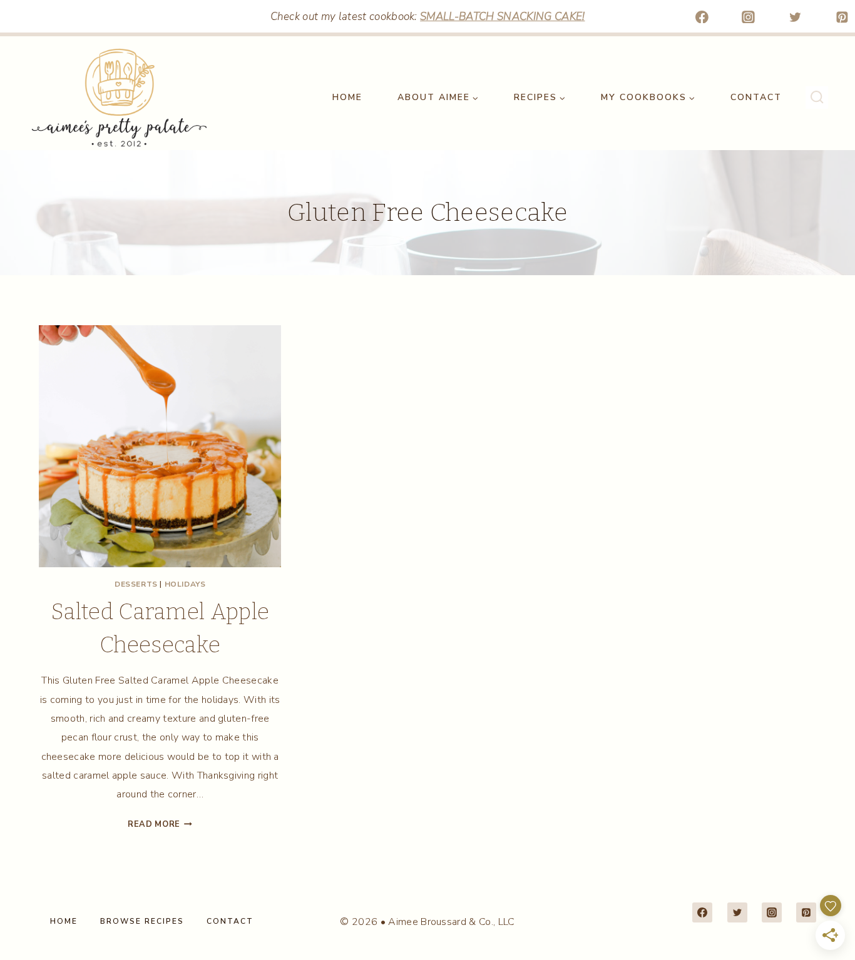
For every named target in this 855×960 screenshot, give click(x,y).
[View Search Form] (817, 97)
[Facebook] (702, 17)
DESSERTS (136, 584)
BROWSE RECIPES (142, 921)
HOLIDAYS (185, 584)
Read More (160, 824)
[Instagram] (748, 17)
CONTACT (756, 97)
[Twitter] (795, 17)
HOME (347, 97)
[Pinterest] (842, 17)
